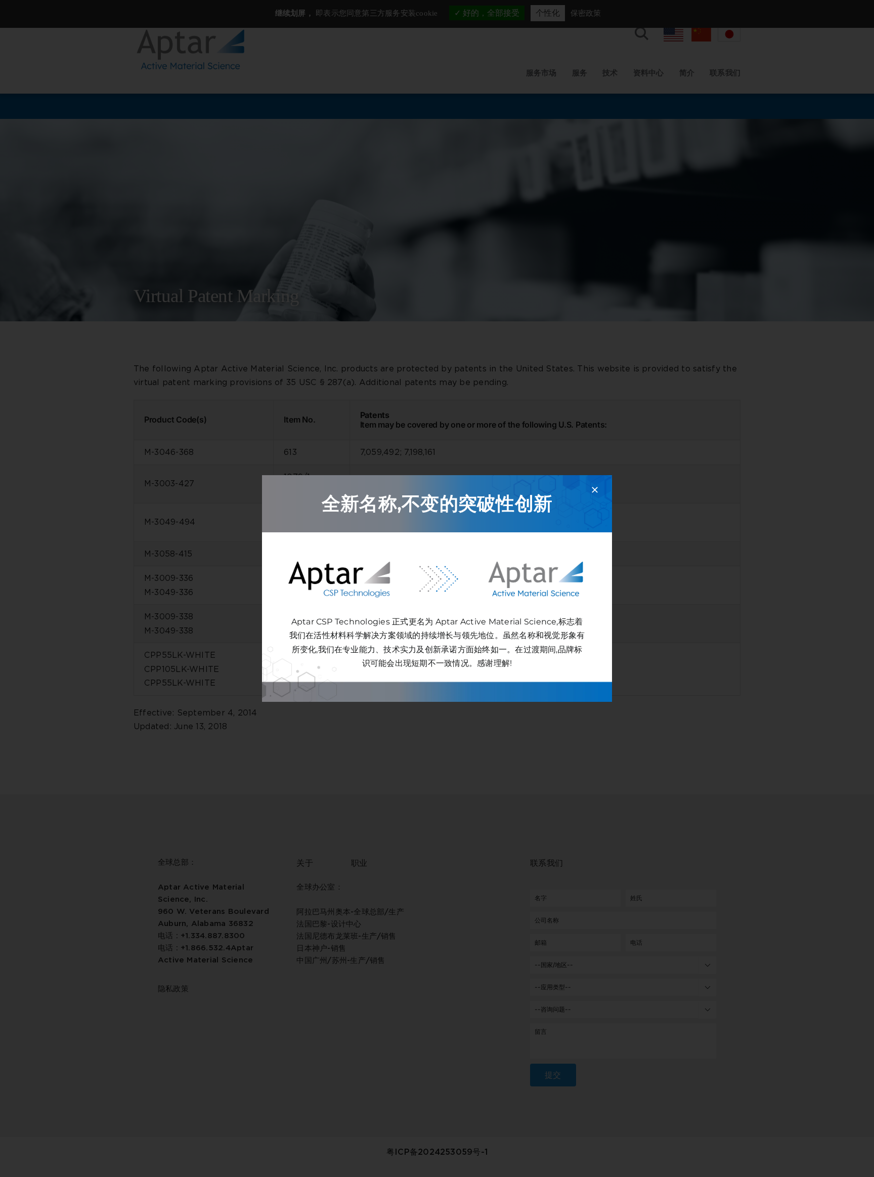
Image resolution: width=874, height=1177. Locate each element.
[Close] (595, 489)
